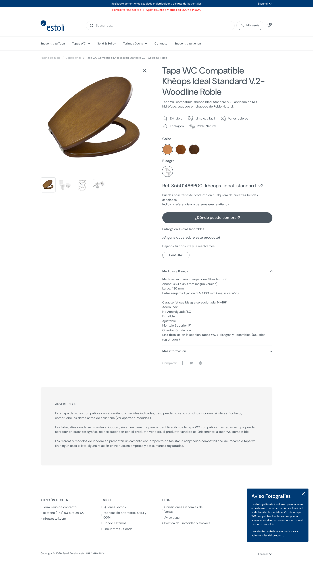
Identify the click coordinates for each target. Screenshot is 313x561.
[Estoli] (52, 25)
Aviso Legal (172, 517)
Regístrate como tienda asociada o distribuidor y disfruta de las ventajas (156, 3)
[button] (268, 25)
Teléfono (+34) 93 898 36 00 (63, 513)
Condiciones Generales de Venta (183, 509)
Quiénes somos (114, 507)
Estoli (65, 553)
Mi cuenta (253, 25)
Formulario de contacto (59, 507)
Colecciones (73, 58)
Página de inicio (50, 58)
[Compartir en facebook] (183, 363)
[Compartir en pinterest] (201, 363)
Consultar (176, 255)
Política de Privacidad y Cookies (187, 523)
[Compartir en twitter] (192, 363)
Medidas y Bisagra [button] (175, 271)
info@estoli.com (54, 519)
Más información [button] (174, 351)
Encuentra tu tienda (117, 529)
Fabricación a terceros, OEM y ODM (124, 515)
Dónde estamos (114, 523)
